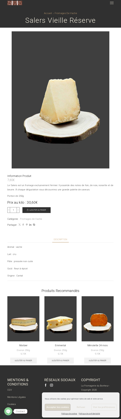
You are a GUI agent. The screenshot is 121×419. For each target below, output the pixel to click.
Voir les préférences (104, 407)
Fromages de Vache (66, 13)
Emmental (60, 345)
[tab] (60, 239)
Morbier (23, 345)
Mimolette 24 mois (98, 345)
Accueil (48, 13)
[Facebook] (23, 225)
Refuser (81, 407)
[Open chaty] (8, 411)
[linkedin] (30, 225)
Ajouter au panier (37, 210)
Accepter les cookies (57, 407)
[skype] (33, 225)
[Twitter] (19, 225)
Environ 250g (23, 350)
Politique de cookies (69, 414)
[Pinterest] (26, 225)
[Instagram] (51, 385)
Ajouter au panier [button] (23, 361)
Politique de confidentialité (89, 414)
